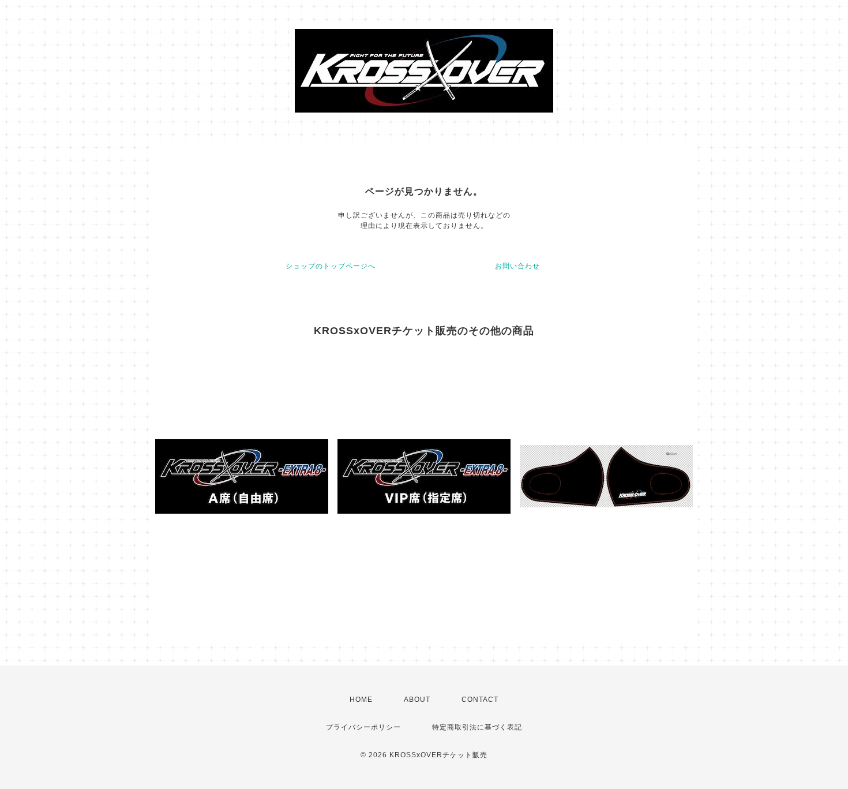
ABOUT (417, 699)
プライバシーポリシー (363, 727)
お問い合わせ (517, 266)
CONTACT (479, 699)
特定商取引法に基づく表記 (477, 727)
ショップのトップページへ (331, 266)
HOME (361, 699)
